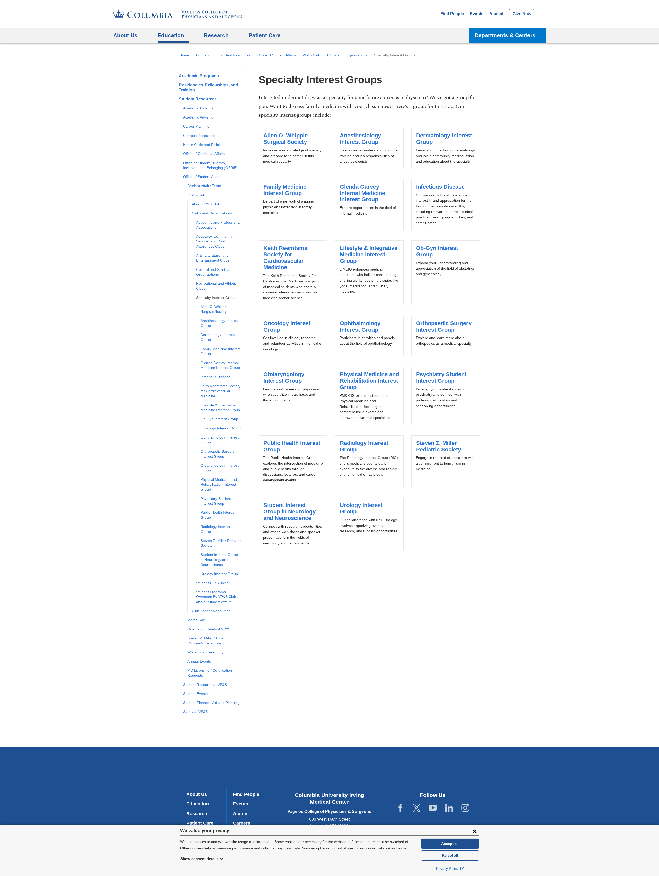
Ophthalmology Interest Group (369, 336)
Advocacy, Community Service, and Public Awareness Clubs (214, 241)
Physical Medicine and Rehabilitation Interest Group (219, 484)
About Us (196, 794)
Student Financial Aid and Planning (211, 703)
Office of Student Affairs (276, 55)
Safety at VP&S (195, 712)
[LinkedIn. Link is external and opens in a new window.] (449, 808)
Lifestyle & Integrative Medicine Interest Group (369, 273)
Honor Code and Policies (203, 144)
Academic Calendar (199, 108)
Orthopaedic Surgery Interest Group (446, 336)
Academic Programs (199, 76)
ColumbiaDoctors (403, 763)
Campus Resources (199, 135)
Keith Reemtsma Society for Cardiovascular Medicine (220, 391)
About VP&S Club (206, 204)
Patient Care (265, 35)
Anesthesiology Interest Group (369, 148)
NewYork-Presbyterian (329, 765)
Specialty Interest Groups (216, 298)
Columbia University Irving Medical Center (259, 763)
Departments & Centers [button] (505, 35)
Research (196, 813)
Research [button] (216, 35)
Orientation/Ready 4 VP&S (208, 629)
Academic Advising (198, 117)
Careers (241, 823)
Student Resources (234, 55)
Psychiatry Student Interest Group (446, 396)
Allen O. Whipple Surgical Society (293, 148)
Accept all (450, 843)
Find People (452, 14)
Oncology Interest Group (221, 428)
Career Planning (196, 126)
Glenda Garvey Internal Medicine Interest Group (369, 204)
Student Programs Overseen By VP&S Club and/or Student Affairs (216, 597)
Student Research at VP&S (205, 685)
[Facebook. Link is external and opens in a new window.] (400, 808)
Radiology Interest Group (369, 461)
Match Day (196, 620)
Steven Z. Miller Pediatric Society (446, 461)
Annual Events (199, 661)
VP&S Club (311, 55)
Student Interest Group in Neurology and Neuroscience (219, 560)
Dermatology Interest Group (446, 148)
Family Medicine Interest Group (293, 204)
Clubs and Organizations (347, 55)
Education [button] (171, 35)
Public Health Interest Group (293, 461)
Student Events (195, 694)
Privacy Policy (447, 868)
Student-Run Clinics (212, 583)
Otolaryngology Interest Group (293, 396)
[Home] (177, 14)
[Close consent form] (475, 831)
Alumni (496, 14)
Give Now (522, 14)
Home (184, 55)
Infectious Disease (215, 377)
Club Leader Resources (211, 611)
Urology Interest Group (219, 574)
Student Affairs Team (204, 186)
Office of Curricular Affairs (204, 153)
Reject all (450, 855)
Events (476, 14)
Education (204, 55)
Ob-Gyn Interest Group (219, 419)
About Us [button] (125, 35)
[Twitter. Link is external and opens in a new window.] (416, 808)
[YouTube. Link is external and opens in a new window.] (433, 808)
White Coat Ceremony (205, 652)
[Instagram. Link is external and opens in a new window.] (465, 808)
